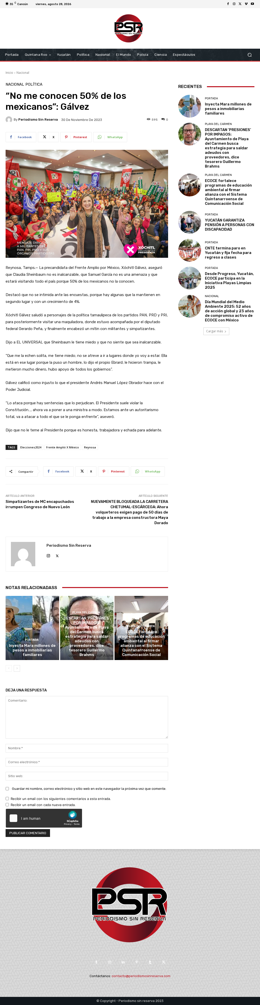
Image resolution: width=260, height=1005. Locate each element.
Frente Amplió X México (62, 447)
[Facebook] (228, 4)
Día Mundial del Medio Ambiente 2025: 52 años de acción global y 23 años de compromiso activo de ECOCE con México (229, 311)
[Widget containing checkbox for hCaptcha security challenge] (44, 818)
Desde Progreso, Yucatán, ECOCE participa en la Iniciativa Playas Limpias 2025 (229, 280)
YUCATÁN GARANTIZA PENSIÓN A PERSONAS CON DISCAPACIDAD (229, 225)
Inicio (9, 72)
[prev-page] (9, 668)
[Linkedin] (123, 962)
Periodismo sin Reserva (38, 119)
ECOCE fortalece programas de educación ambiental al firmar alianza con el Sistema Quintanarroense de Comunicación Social (141, 643)
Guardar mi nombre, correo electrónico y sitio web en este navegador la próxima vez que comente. (89, 789)
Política (33, 84)
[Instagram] (234, 4)
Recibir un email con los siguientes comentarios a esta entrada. (61, 799)
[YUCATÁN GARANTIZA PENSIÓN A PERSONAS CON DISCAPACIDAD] (189, 222)
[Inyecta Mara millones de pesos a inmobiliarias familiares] (32, 628)
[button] (249, 55)
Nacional (23, 72)
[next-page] (17, 668)
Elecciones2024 (30, 447)
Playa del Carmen (86, 612)
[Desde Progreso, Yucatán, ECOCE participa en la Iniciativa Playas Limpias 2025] (189, 278)
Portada (32, 639)
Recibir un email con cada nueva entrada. (43, 805)
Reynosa (90, 447)
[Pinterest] (137, 962)
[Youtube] (252, 4)
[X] (240, 4)
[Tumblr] (150, 962)
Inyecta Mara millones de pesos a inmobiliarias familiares (32, 650)
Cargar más (214, 331)
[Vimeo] (246, 4)
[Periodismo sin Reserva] (10, 119)
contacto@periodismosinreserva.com (141, 976)
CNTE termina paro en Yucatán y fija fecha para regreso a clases (228, 253)
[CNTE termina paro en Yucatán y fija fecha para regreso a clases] (189, 250)
